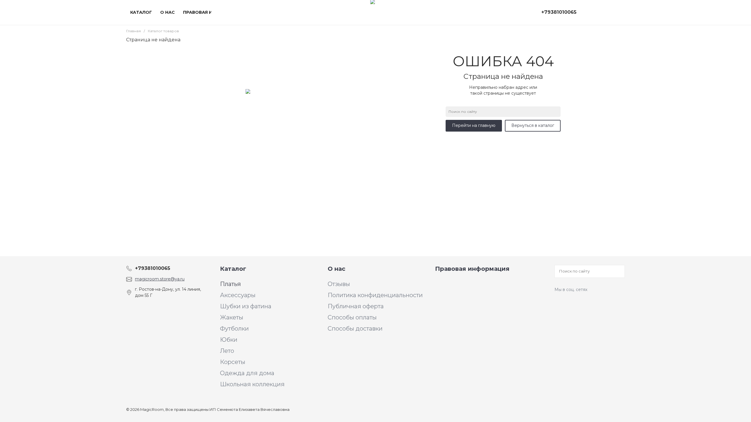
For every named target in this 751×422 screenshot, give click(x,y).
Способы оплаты (352, 317)
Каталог (233, 268)
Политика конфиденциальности (375, 295)
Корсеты (232, 361)
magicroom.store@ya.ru (160, 279)
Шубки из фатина (245, 306)
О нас (336, 268)
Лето (227, 350)
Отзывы (339, 283)
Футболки (234, 328)
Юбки (228, 339)
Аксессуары (238, 295)
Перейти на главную (473, 125)
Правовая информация (472, 268)
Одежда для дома (247, 373)
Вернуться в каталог (532, 125)
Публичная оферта (356, 306)
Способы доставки (355, 328)
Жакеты (231, 317)
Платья (230, 283)
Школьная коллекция (252, 384)
